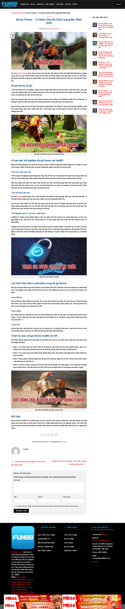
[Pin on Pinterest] (52, 434)
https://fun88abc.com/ (101, 540)
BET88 (24, 590)
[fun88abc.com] (9, 4)
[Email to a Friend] (49, 434)
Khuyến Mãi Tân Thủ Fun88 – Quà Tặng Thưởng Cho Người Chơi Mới (105, 83)
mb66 (18, 577)
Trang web (66, 497)
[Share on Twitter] (45, 434)
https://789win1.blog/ (19, 587)
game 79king (16, 590)
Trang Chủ (15, 13)
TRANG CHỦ (24, 4)
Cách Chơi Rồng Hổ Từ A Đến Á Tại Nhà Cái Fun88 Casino (105, 111)
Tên (15, 497)
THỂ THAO (59, 4)
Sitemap (95, 562)
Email (40, 497)
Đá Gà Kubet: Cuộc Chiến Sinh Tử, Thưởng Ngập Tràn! (105, 35)
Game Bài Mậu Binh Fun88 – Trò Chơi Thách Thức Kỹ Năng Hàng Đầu (106, 55)
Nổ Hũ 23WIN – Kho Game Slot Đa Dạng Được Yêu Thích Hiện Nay (105, 26)
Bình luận (17, 480)
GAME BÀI (40, 4)
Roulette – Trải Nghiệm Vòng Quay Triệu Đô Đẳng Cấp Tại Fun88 (105, 65)
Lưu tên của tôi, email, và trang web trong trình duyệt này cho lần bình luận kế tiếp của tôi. (47, 506)
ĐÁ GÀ (32, 4)
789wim (24, 577)
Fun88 (105, 534)
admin (57, 29)
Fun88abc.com (16, 552)
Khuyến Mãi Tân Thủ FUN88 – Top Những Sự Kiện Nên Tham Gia (105, 45)
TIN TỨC (68, 4)
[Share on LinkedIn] (56, 434)
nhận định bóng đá (23, 582)
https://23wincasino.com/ (20, 585)
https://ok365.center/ (19, 580)
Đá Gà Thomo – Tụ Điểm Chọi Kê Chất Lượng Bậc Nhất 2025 (105, 93)
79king (30, 592)
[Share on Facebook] (42, 434)
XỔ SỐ (75, 4)
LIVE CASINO (49, 4)
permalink (63, 441)
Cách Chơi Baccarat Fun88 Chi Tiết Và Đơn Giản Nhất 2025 (105, 103)
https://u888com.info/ (19, 592)
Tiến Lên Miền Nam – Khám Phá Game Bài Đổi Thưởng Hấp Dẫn (106, 74)
